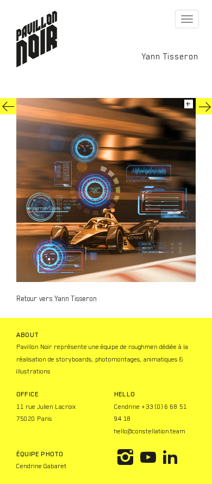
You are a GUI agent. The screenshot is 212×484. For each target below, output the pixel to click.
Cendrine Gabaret (41, 466)
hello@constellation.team (149, 431)
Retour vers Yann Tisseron (56, 299)
